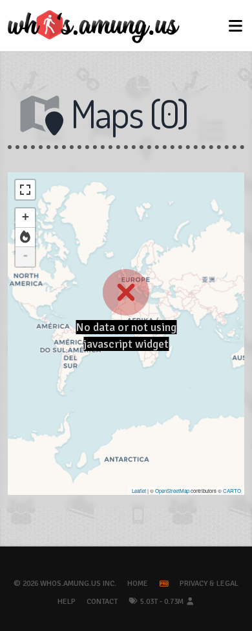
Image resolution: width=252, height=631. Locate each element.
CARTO (232, 490)
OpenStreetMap (172, 490)
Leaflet (139, 490)
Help (67, 601)
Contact (102, 601)
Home (137, 583)
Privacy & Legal (209, 583)
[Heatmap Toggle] (25, 237)
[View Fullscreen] (25, 189)
